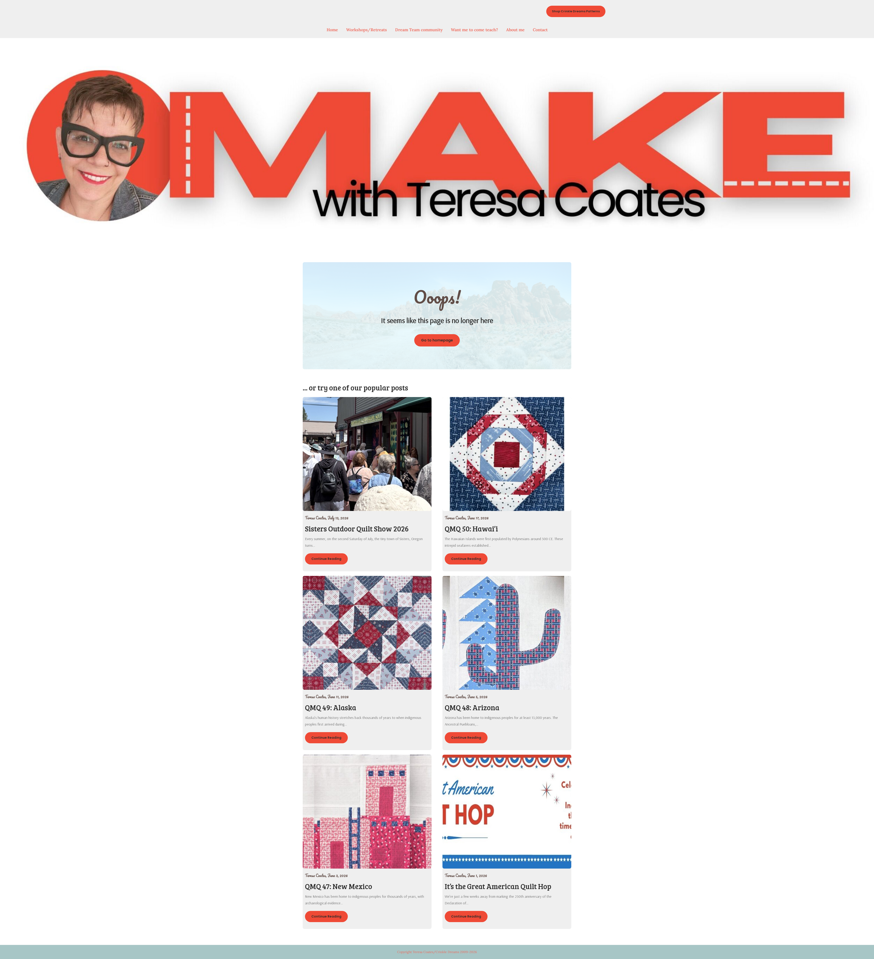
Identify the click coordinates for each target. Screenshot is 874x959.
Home (332, 29)
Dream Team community (419, 29)
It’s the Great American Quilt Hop (498, 886)
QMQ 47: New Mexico (338, 886)
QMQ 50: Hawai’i (471, 528)
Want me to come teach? (474, 29)
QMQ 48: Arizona (472, 707)
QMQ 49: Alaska (330, 707)
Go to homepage (437, 340)
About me (515, 29)
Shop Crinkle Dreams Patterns (576, 11)
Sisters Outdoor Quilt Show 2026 (357, 528)
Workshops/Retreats (366, 29)
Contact (540, 29)
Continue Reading (326, 558)
